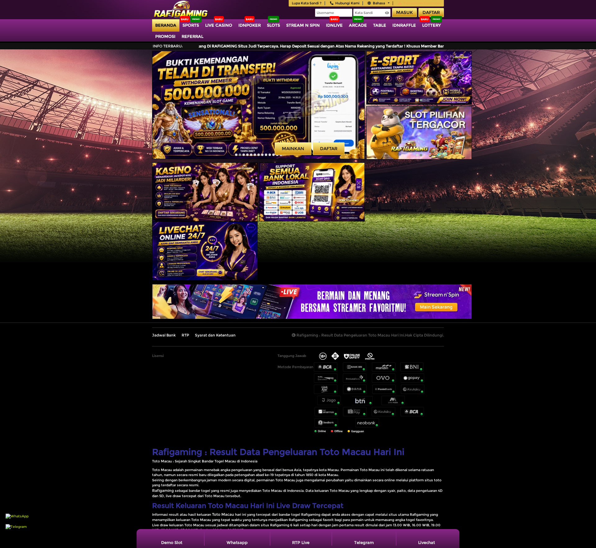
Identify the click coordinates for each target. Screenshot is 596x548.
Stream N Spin (303, 25)
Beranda (165, 25)
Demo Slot (171, 542)
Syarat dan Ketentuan (215, 335)
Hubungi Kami (347, 3)
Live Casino (218, 25)
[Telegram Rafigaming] (16, 530)
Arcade (358, 25)
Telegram (364, 542)
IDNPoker (249, 25)
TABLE (379, 25)
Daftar (431, 12)
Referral (192, 36)
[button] (236, 155)
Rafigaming (163, 490)
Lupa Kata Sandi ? (307, 3)
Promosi (165, 36)
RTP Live (300, 542)
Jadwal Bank (164, 335)
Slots (273, 25)
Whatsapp (237, 542)
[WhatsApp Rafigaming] (17, 519)
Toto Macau (223, 514)
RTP (185, 335)
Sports (191, 25)
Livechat (426, 542)
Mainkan (293, 148)
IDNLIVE (334, 25)
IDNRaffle (404, 25)
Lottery (431, 25)
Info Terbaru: (168, 46)
